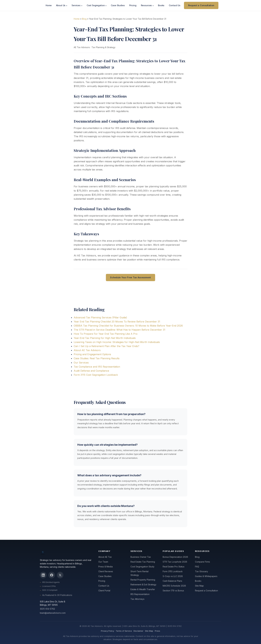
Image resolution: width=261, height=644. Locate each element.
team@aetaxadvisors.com (53, 613)
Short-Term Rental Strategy (139, 573)
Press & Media (105, 566)
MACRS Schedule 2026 (174, 585)
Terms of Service (124, 631)
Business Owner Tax (140, 557)
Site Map (199, 585)
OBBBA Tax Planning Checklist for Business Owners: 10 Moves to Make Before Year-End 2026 (128, 325)
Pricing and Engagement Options (92, 354)
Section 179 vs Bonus (173, 590)
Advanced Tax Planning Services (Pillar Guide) (100, 317)
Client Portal (104, 590)
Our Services (81, 362)
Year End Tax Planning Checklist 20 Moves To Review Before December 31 (117, 321)
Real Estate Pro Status (173, 566)
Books (161, 5)
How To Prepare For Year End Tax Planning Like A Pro (105, 333)
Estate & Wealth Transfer (142, 589)
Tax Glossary (201, 571)
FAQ (197, 566)
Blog (84, 18)
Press (157, 631)
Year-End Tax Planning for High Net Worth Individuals (105, 337)
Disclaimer (138, 631)
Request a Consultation (201, 5)
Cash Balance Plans (172, 581)
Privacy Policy (107, 631)
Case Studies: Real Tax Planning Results (96, 358)
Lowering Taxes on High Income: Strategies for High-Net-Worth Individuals (117, 342)
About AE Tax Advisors (87, 350)
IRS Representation (140, 594)
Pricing (132, 5)
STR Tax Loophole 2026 (175, 561)
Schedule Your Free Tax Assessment (130, 277)
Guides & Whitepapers (206, 576)
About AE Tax (105, 557)
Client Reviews (105, 571)
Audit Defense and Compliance (91, 370)
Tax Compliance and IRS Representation (97, 366)
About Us (61, 5)
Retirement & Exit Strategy (143, 584)
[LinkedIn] (43, 575)
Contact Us (174, 5)
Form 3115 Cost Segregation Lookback (96, 374)
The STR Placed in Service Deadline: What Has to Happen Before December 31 (119, 329)
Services (77, 5)
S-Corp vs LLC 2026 (173, 576)
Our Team (103, 561)
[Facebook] (51, 575)
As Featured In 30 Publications (57, 595)
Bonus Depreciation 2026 (175, 557)
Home (49, 5)
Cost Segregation (96, 5)
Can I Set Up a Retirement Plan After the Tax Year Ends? (106, 346)
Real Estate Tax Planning (142, 561)
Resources (147, 5)
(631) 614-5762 (47, 609)
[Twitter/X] (60, 575)
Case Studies (118, 5)
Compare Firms (202, 561)
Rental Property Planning (142, 579)
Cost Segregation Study (142, 566)
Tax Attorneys (137, 599)
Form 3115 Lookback (173, 571)
